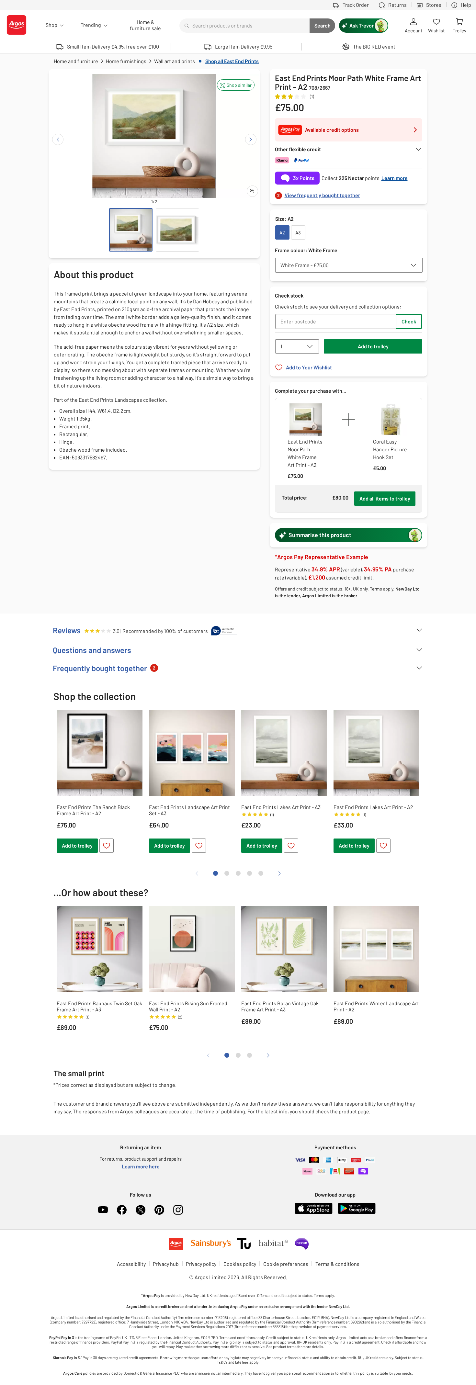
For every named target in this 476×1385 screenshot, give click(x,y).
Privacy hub (166, 1264)
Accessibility (131, 1264)
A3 (298, 232)
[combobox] (244, 25)
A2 (282, 232)
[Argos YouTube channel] (103, 1210)
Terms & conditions (337, 1264)
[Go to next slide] (250, 139)
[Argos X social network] (140, 1210)
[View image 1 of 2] (131, 230)
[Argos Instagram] (178, 1210)
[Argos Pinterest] (159, 1210)
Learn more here (141, 1166)
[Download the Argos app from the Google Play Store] (357, 1213)
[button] (236, 85)
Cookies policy (239, 1264)
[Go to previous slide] (57, 139)
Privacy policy (201, 1264)
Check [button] (409, 321)
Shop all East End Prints (232, 61)
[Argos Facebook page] (122, 1210)
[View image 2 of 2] (177, 229)
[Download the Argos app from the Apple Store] (314, 1213)
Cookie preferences (285, 1264)
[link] (349, 193)
